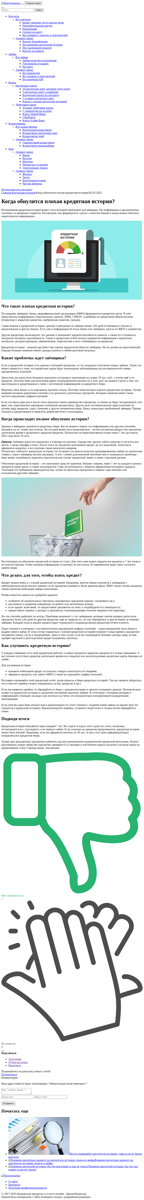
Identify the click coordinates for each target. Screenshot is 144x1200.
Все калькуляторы (26, 126)
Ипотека (27, 161)
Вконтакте (14, 1065)
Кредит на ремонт (33, 50)
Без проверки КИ (32, 79)
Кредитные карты (26, 85)
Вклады (27, 158)
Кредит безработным (35, 41)
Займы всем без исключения (39, 60)
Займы (12, 54)
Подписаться (9, 1074)
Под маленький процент (37, 47)
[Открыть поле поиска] (2, 7)
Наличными (29, 28)
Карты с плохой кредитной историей (44, 101)
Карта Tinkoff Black (34, 114)
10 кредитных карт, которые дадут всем (46, 88)
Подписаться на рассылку (16, 189)
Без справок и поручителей (38, 76)
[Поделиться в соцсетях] (2, 1050)
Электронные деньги (35, 167)
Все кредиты (23, 19)
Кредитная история (34, 180)
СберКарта (28, 117)
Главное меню (33, 3)
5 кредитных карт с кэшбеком (40, 92)
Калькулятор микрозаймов (38, 145)
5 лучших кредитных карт (38, 98)
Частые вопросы (32, 183)
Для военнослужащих (35, 63)
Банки (26, 155)
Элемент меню (24, 38)
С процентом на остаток (37, 110)
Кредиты (13, 16)
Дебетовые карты (25, 104)
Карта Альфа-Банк (33, 120)
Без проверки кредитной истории (42, 44)
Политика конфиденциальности (27, 1187)
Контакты (14, 1184)
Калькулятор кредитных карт (39, 133)
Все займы (21, 57)
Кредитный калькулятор (37, 129)
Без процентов (31, 73)
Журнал (27, 174)
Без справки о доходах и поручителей (45, 35)
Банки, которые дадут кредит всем (43, 22)
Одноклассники (18, 1062)
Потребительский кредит (37, 25)
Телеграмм (14, 1059)
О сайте (13, 1181)
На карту (27, 66)
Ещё (11, 148)
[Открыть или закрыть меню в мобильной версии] (22, 4)
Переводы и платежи (35, 164)
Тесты (26, 177)
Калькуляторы (16, 123)
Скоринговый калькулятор (38, 142)
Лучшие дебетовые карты (37, 107)
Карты (12, 82)
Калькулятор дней (33, 136)
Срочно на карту (32, 32)
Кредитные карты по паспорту (40, 95)
